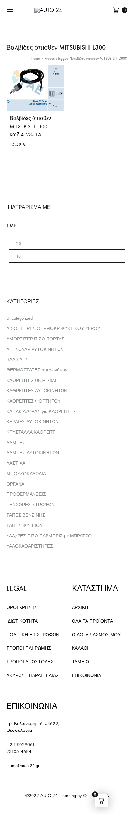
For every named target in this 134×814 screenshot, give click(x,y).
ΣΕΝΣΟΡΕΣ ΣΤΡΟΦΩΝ (31, 504)
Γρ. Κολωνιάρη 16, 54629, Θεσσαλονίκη (33, 727)
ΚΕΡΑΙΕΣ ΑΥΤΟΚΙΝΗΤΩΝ (33, 422)
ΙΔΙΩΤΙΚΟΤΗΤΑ (22, 621)
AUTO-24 (49, 795)
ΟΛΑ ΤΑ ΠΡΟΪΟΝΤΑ (92, 621)
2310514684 (19, 751)
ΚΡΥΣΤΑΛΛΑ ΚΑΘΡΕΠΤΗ (33, 432)
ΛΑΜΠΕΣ (16, 442)
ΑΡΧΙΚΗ (80, 607)
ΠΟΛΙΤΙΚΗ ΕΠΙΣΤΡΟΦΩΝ (33, 635)
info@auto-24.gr (25, 765)
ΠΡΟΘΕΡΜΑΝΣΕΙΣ (26, 494)
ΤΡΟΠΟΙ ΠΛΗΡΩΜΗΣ (29, 648)
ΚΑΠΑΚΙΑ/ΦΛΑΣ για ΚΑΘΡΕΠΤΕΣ (41, 411)
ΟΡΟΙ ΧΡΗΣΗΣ (22, 607)
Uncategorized (20, 318)
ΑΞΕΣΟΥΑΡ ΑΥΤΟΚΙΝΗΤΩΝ (35, 349)
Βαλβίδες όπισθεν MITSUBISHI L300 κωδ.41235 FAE (30, 126)
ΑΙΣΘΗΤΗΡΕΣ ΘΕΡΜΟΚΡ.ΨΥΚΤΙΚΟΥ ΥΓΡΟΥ (53, 328)
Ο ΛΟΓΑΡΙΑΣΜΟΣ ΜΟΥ (96, 635)
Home (35, 58)
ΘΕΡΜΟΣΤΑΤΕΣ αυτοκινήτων (37, 370)
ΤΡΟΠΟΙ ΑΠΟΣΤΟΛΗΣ (30, 662)
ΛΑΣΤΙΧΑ (16, 463)
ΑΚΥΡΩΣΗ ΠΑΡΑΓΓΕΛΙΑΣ (33, 675)
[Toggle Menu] (10, 10)
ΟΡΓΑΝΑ (15, 484)
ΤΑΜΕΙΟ (80, 662)
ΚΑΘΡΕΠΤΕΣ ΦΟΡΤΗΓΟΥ (33, 401)
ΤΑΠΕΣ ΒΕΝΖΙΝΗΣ (26, 515)
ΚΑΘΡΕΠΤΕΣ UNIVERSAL (32, 380)
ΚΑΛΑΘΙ (80, 648)
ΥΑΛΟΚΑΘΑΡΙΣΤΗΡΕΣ (30, 546)
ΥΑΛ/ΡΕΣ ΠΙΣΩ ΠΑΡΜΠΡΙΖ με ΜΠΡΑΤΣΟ (49, 536)
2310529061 (22, 744)
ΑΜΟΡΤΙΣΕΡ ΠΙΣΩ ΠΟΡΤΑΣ (35, 339)
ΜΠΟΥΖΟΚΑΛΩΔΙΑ (26, 473)
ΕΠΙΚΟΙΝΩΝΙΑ (86, 675)
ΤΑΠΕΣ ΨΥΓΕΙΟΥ (25, 525)
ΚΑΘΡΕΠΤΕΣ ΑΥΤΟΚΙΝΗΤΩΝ (37, 391)
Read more (22, 163)
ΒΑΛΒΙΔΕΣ (17, 359)
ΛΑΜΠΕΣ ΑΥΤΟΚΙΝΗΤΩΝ (33, 453)
